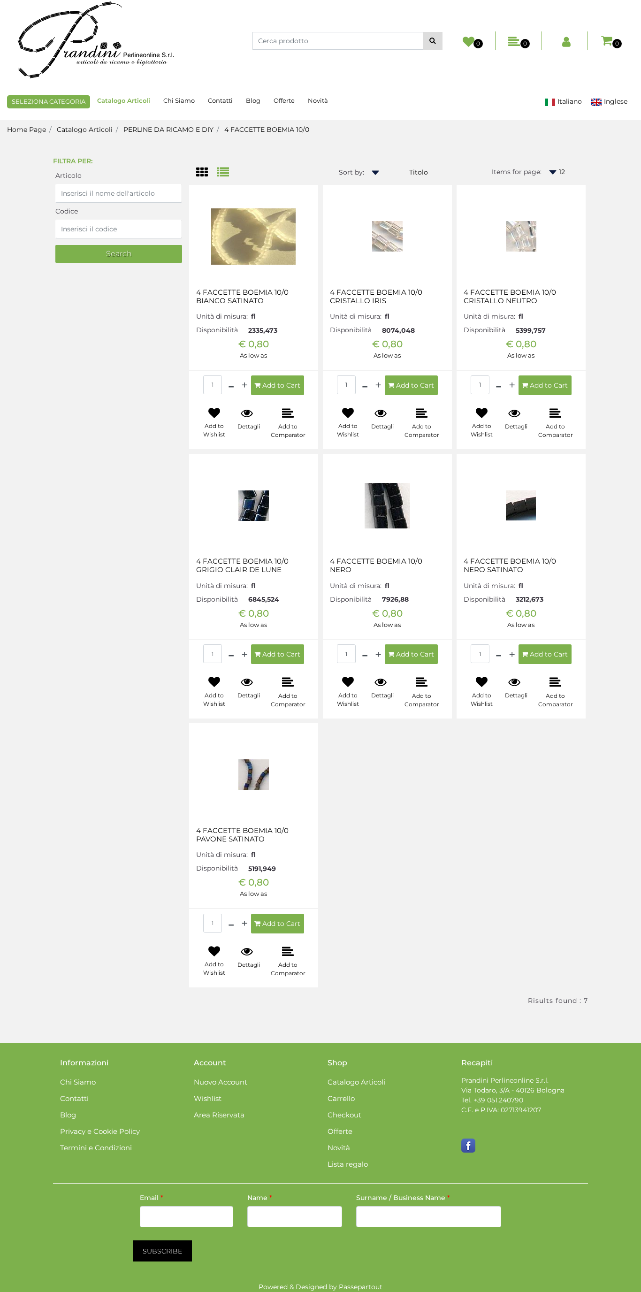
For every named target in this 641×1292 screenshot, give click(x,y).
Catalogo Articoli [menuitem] (123, 100)
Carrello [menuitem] (341, 1098)
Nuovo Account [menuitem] (220, 1082)
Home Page (26, 129)
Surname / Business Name (403, 1197)
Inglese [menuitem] (614, 101)
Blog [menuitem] (253, 100)
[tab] (206, 173)
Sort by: (351, 172)
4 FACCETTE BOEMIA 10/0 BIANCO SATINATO (242, 296)
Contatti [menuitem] (220, 100)
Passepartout (360, 1287)
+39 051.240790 (498, 1100)
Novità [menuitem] (318, 100)
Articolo (68, 175)
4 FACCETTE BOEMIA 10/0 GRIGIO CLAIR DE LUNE (242, 565)
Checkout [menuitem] (344, 1114)
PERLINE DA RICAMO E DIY (168, 129)
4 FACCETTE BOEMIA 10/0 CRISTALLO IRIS (376, 296)
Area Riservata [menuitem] (219, 1114)
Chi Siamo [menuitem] (179, 100)
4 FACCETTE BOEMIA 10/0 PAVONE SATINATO (242, 834)
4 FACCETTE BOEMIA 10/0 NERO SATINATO (510, 565)
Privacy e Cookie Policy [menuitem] (100, 1131)
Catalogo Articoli (85, 129)
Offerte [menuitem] (284, 100)
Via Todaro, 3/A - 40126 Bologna (513, 1090)
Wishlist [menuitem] (207, 1098)
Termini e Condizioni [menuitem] (96, 1147)
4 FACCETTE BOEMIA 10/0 (266, 129)
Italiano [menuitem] (569, 101)
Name (259, 1197)
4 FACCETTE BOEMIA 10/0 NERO (376, 565)
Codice (66, 211)
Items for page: (517, 172)
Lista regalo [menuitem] (348, 1164)
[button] (433, 41)
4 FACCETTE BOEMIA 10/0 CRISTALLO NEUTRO (510, 296)
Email (151, 1197)
